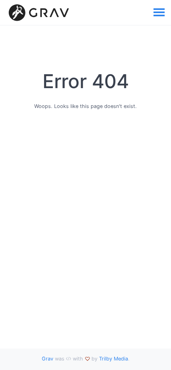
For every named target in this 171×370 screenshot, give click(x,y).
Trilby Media (113, 359)
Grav (47, 359)
